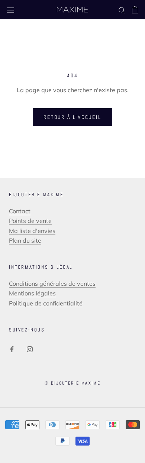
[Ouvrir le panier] (135, 9)
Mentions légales (32, 293)
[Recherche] (122, 9)
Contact (19, 211)
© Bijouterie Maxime (73, 383)
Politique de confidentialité (46, 303)
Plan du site (25, 240)
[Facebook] (12, 348)
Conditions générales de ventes (52, 283)
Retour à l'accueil (72, 117)
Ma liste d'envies (32, 230)
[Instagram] (30, 348)
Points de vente (30, 220)
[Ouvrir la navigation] (10, 9)
